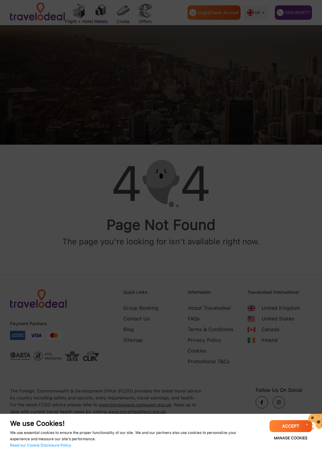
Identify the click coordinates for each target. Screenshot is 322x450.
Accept (290, 426)
